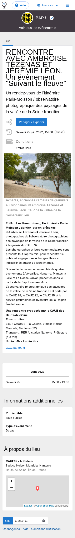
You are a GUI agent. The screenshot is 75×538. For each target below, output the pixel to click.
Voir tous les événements (37, 28)
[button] (37, 488)
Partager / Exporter (31, 122)
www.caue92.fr (15, 347)
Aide (23, 5)
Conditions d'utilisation (46, 528)
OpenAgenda (11, 528)
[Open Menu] (67, 5)
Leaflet (28, 505)
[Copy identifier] (43, 521)
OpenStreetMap (45, 505)
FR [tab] (8, 41)
